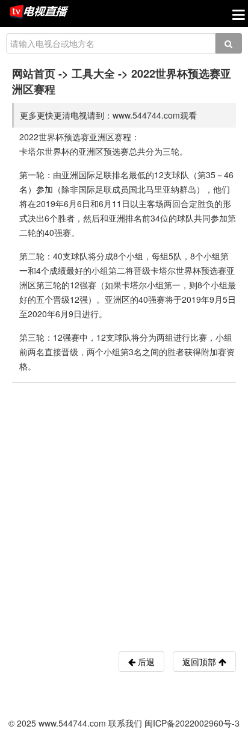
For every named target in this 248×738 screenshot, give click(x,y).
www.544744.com (72, 723)
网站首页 (33, 73)
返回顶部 (200, 662)
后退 (145, 662)
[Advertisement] (124, 513)
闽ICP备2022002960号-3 (192, 723)
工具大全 (93, 73)
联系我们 (125, 723)
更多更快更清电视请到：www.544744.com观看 (108, 115)
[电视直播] (39, 13)
